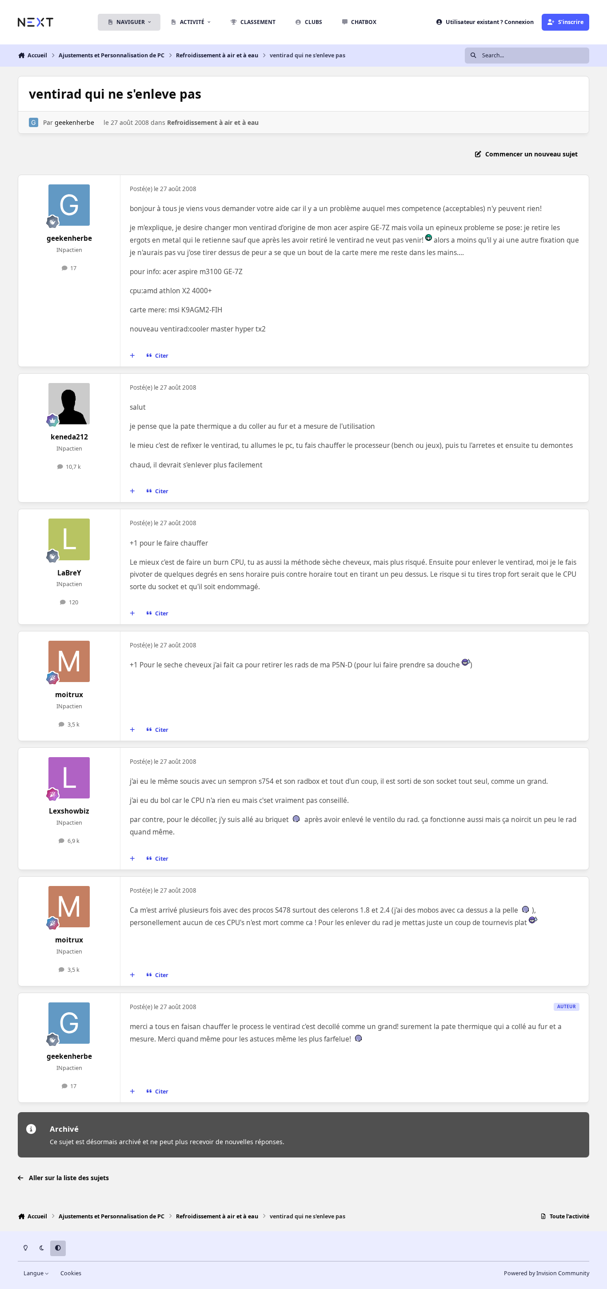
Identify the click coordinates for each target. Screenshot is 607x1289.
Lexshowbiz (69, 811)
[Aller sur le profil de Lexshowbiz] (69, 778)
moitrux (69, 694)
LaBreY (69, 573)
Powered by (546, 1273)
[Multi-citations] (132, 356)
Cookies (70, 1273)
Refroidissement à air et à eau (213, 122)
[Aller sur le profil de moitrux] (69, 661)
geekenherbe (74, 122)
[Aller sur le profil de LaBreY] (69, 539)
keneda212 (69, 437)
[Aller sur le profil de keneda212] (69, 404)
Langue (34, 1273)
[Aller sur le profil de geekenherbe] (33, 122)
